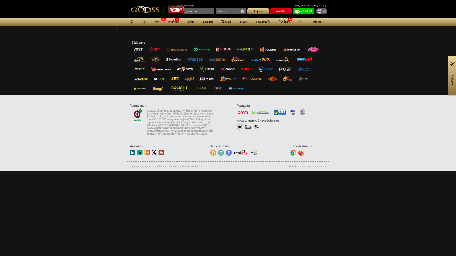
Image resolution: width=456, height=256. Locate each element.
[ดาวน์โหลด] (144, 22)
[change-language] (321, 11)
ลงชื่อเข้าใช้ (306, 11)
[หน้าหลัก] (132, 22)
